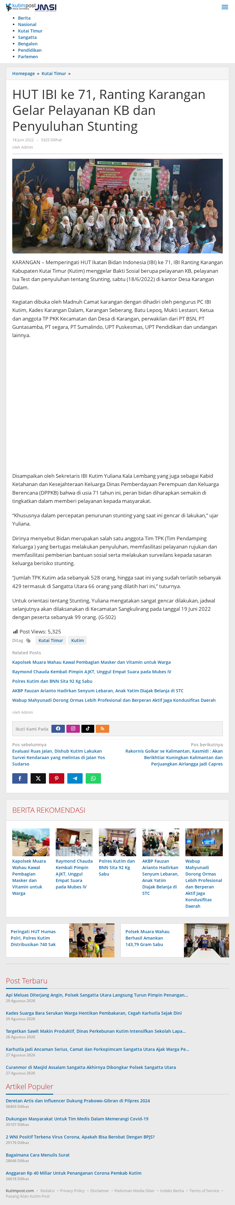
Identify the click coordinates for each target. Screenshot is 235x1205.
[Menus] (225, 7)
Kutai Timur (51, 640)
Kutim (77, 640)
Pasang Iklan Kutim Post (28, 1196)
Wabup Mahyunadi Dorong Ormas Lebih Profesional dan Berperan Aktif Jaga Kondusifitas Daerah (114, 700)
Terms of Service (204, 1190)
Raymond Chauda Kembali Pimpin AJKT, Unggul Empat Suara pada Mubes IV (91, 672)
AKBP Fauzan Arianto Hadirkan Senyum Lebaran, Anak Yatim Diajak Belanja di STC (98, 691)
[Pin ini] (56, 778)
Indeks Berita (172, 1190)
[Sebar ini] (20, 778)
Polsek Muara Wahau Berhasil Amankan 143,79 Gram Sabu (147, 938)
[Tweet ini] (38, 778)
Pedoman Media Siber (134, 1190)
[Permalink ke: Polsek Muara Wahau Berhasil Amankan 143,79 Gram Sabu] (205, 940)
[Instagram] (73, 729)
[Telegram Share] (75, 778)
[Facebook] (58, 729)
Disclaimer (99, 1190)
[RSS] (102, 729)
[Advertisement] (117, 408)
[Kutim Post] (31, 7)
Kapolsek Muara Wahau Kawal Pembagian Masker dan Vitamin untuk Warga (91, 662)
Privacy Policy (72, 1190)
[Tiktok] (87, 729)
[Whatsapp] (93, 778)
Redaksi (47, 1190)
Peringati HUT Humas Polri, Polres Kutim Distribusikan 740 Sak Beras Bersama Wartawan (33, 944)
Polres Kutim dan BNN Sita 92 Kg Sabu (52, 681)
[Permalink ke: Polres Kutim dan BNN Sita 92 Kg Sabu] (117, 842)
